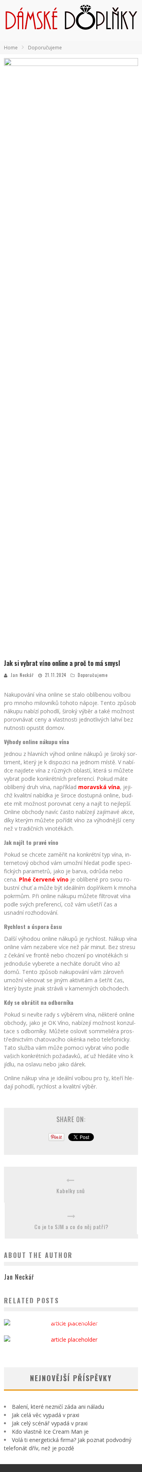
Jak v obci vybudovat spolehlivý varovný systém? (71, 1305)
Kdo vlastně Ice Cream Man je (50, 1431)
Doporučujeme (93, 675)
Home (11, 47)
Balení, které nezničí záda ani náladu (58, 1406)
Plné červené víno (44, 879)
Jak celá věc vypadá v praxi (45, 1415)
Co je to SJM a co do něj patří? (71, 1226)
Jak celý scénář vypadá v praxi (50, 1423)
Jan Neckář (22, 675)
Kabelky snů (70, 1190)
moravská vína (99, 787)
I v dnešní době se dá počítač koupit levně (71, 1321)
